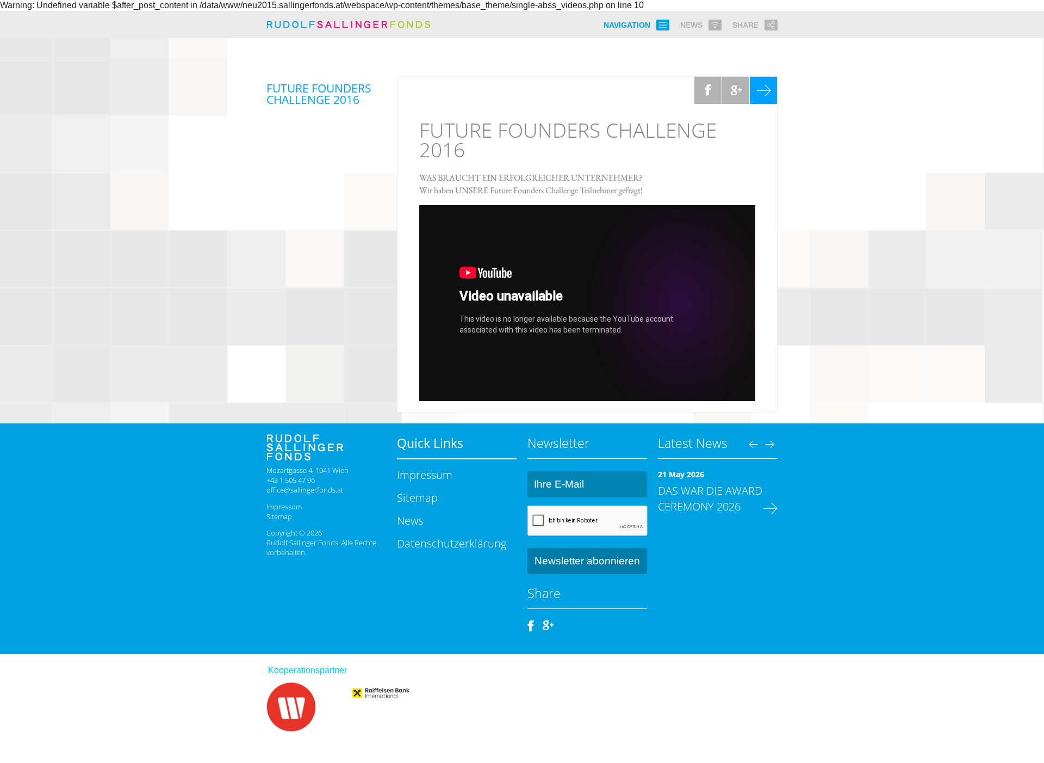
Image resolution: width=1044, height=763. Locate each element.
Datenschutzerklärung (451, 543)
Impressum (284, 507)
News (410, 520)
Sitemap (279, 516)
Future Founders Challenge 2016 (568, 140)
